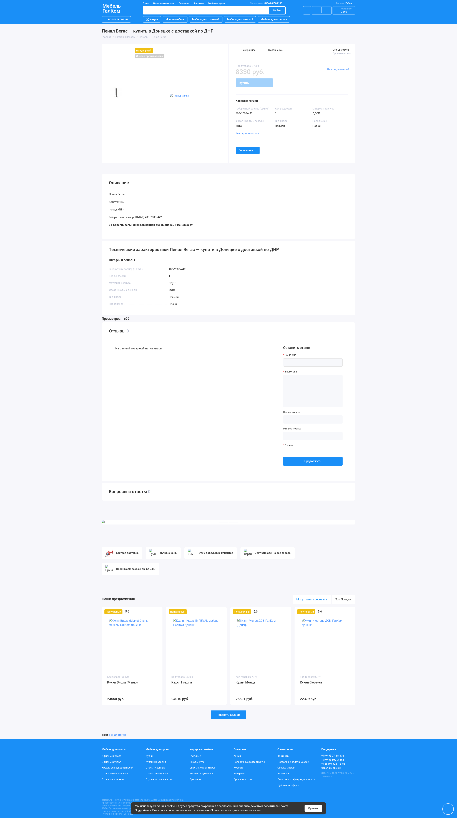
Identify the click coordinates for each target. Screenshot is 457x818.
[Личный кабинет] (307, 10)
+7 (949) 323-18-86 (333, 763)
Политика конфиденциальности (173, 810)
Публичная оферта (288, 785)
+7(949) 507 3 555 (332, 759)
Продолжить (312, 461)
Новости (238, 767)
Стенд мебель (341, 49)
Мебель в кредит (217, 3)
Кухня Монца (245, 682)
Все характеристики (247, 133)
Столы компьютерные (115, 773)
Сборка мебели (286, 767)
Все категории (118, 19)
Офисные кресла (111, 756)
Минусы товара (292, 428)
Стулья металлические (159, 779)
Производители (242, 779)
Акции (154, 19)
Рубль (344, 3)
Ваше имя (290, 355)
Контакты (199, 3)
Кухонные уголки (156, 761)
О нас (146, 3)
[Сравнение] (317, 10)
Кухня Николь (181, 682)
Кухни (149, 756)
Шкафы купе (197, 761)
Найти (277, 10)
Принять (313, 808)
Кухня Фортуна (311, 682)
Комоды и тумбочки (201, 773)
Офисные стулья (111, 761)
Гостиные (195, 756)
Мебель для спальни (274, 19)
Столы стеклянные (157, 773)
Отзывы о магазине (163, 3)
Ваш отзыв (291, 371)
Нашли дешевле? (338, 69)
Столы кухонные (155, 767)
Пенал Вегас (117, 735)
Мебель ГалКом (111, 8)
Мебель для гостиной (206, 19)
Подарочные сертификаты (249, 761)
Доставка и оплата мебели (293, 761)
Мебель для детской (240, 19)
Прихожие (196, 779)
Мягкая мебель (175, 19)
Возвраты (239, 773)
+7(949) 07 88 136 (266, 3)
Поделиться (245, 150)
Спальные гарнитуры (202, 767)
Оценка (289, 445)
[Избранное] (327, 10)
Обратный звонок (331, 768)
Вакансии (184, 3)
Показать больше (228, 715)
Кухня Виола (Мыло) (122, 682)
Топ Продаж (343, 599)
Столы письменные (113, 779)
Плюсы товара (291, 412)
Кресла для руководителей (117, 767)
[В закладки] (157, 611)
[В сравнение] (151, 611)
